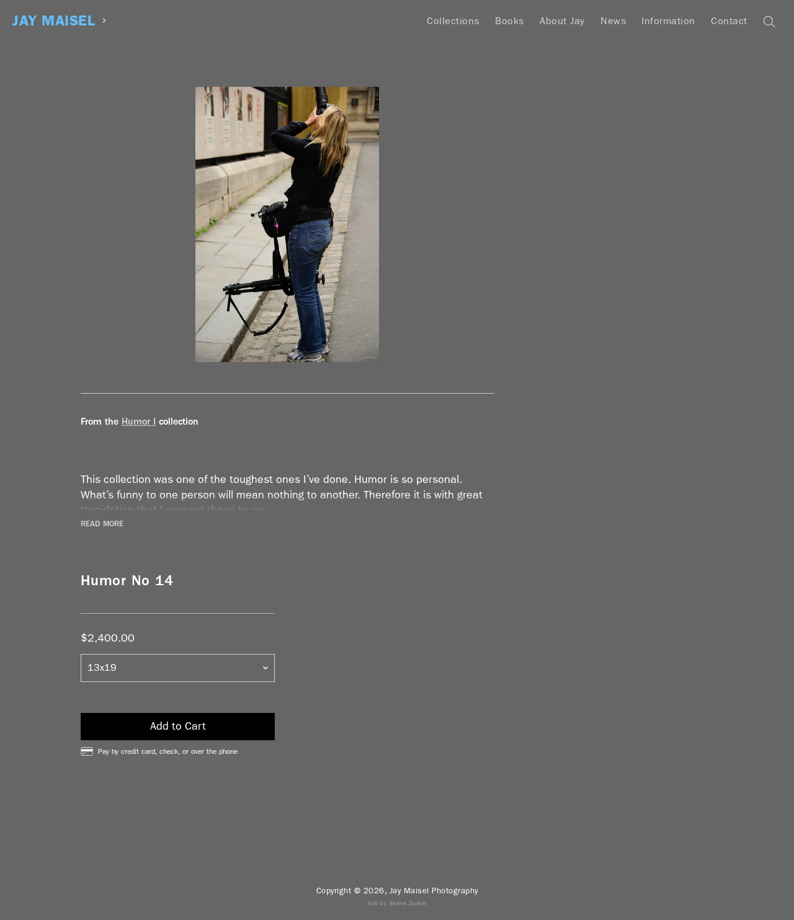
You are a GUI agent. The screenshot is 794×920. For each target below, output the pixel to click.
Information (668, 21)
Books (509, 21)
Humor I (139, 421)
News (613, 21)
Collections (453, 21)
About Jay (562, 21)
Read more (102, 524)
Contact (729, 21)
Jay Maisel (53, 20)
